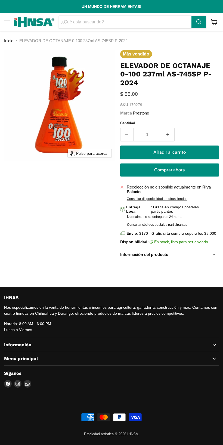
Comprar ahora (169, 169)
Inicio (8, 40)
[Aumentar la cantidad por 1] (168, 134)
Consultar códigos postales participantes (157, 225)
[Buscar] (198, 22)
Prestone (141, 113)
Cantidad (127, 123)
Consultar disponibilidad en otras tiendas (157, 199)
